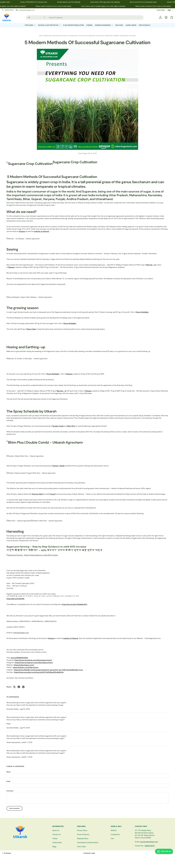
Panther (55, 466)
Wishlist (114, 830)
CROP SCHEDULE (144, 25)
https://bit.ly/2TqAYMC (15, 599)
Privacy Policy (82, 830)
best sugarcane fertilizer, (49, 36)
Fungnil (52, 494)
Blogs (54, 846)
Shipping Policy (82, 838)
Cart (112, 838)
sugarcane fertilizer (128, 36)
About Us (55, 830)
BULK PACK (119, 25)
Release (69, 374)
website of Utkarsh (41, 231)
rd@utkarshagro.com (21, 633)
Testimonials (57, 842)
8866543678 (150, 846)
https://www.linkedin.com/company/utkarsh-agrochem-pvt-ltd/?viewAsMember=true (48, 670)
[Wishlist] (166, 17)
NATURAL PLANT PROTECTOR (48, 25)
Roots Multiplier (70, 323)
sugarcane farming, (112, 36)
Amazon (22, 231)
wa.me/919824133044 (19, 658)
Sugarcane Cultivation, (96, 36)
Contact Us (56, 834)
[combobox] (85, 17)
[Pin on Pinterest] (23, 687)
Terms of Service (83, 834)
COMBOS (89, 25)
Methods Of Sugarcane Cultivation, (73, 36)
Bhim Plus (71, 426)
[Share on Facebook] (19, 687)
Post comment (14, 808)
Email (8, 781)
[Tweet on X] (14, 687)
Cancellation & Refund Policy (87, 842)
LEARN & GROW (130, 25)
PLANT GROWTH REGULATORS (73, 25)
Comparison (115, 834)
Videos (55, 838)
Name (8, 772)
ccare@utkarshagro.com (149, 842)
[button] (172, 17)
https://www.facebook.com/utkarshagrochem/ (33, 660)
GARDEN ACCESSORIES (102, 25)
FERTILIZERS (29, 25)
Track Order (160, 10)
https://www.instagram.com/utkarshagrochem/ (34, 663)
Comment (9, 791)
